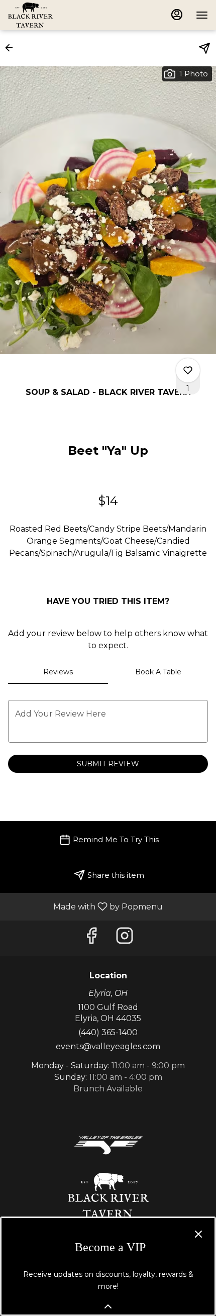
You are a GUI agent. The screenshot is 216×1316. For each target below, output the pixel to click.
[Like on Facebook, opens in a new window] (91, 938)
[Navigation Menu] (202, 15)
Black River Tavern (108, 1195)
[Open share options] (204, 48)
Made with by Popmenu (85, 906)
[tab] (58, 672)
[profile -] (177, 15)
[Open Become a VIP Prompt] (108, 1306)
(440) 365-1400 (108, 1032)
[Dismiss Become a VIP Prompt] (198, 1234)
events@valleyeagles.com (108, 1046)
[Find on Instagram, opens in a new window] (125, 938)
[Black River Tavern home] (53, 15)
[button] (12, 47)
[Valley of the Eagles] (108, 1144)
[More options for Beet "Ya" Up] (188, 370)
